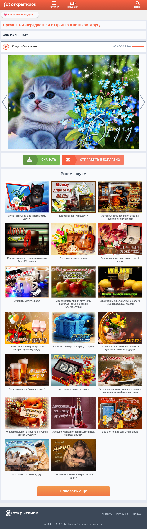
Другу (24, 34)
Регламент (122, 513)
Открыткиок (10, 34)
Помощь (136, 513)
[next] (142, 102)
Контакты (107, 513)
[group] (73, 46)
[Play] (6, 47)
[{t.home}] (22, 513)
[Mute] (130, 47)
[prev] (4, 102)
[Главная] (20, 4)
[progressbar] (138, 46)
